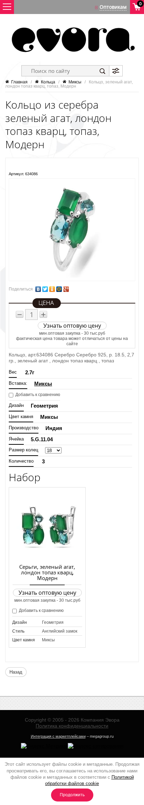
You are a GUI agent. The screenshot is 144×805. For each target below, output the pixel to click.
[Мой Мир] (59, 289)
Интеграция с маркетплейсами (58, 736)
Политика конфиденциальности (72, 726)
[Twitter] (45, 289)
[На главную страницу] (72, 40)
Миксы (43, 384)
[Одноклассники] (52, 289)
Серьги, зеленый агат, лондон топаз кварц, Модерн (47, 572)
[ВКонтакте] (38, 289)
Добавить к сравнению (37, 394)
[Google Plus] (66, 289)
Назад (15, 672)
